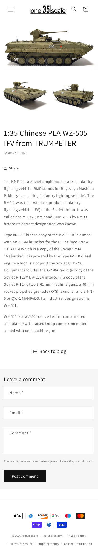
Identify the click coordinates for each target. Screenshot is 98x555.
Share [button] (14, 168)
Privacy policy (76, 535)
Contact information (78, 544)
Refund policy (52, 535)
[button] (10, 9)
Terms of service (22, 544)
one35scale (30, 535)
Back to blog (52, 351)
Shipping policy (48, 544)
